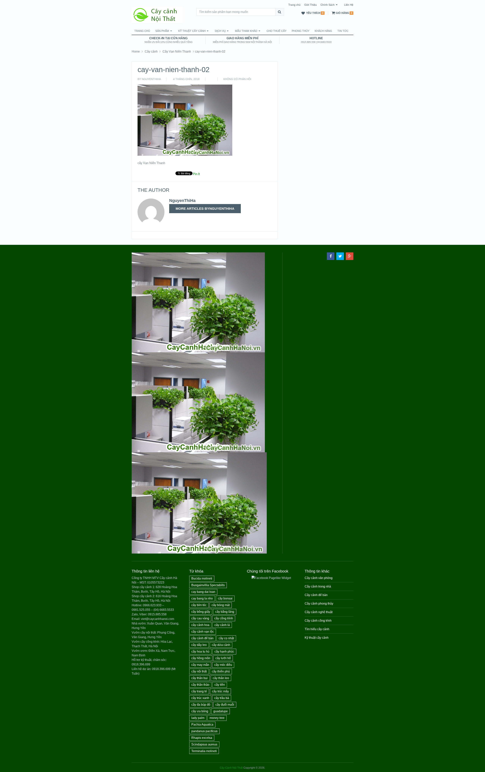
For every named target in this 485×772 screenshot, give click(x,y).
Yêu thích (313, 13)
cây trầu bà (221, 698)
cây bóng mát (221, 605)
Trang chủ (294, 4)
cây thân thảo (200, 684)
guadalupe (220, 711)
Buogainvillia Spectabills (208, 585)
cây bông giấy (200, 611)
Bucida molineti (201, 578)
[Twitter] (340, 256)
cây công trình (223, 618)
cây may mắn (200, 664)
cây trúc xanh (200, 698)
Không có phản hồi (237, 79)
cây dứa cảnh (221, 644)
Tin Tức (342, 30)
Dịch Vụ (220, 30)
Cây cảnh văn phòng (318, 578)
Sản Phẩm (162, 30)
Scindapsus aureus (204, 744)
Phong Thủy (300, 30)
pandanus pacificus (204, 731)
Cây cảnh (151, 51)
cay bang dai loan (203, 591)
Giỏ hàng (342, 13)
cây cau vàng (200, 618)
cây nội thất (199, 671)
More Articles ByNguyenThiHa (205, 208)
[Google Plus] (349, 256)
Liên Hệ (348, 4)
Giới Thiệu (310, 4)
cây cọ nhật (226, 638)
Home (136, 51)
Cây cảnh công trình (318, 620)
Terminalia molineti (204, 751)
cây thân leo (221, 678)
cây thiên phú (221, 671)
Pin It (196, 174)
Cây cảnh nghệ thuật (318, 612)
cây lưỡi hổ (223, 658)
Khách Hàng (323, 30)
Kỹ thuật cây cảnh (192, 30)
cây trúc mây (220, 691)
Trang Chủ (142, 30)
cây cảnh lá (222, 625)
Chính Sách (328, 4)
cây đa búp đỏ (200, 704)
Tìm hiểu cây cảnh (317, 629)
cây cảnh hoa (200, 625)
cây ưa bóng (199, 711)
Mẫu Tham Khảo (246, 30)
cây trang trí (199, 691)
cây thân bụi (199, 678)
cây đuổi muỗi (224, 704)
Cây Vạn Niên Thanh (177, 51)
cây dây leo (199, 644)
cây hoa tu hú (200, 651)
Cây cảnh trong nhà (318, 586)
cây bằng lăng (224, 611)
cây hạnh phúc (224, 651)
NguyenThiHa (151, 79)
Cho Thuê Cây (276, 30)
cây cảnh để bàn (202, 638)
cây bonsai (225, 598)
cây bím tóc (199, 605)
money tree (217, 717)
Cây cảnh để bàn (316, 595)
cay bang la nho (202, 598)
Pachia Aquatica (202, 724)
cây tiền (219, 684)
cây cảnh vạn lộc (202, 631)
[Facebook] (330, 256)
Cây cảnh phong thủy (319, 603)
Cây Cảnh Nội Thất (231, 767)
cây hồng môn (200, 658)
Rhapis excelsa (201, 737)
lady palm (197, 717)
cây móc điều (223, 664)
